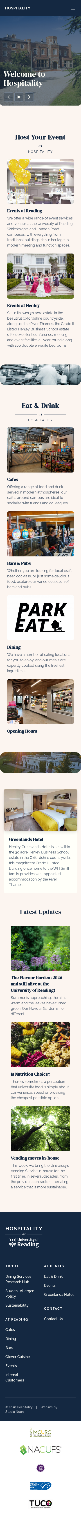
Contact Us (53, 1319)
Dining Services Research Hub (18, 1279)
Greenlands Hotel (59, 1294)
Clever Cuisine (17, 1357)
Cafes (10, 1330)
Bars (9, 1348)
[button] (8, 96)
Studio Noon (14, 1412)
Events (11, 1366)
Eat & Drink (53, 1276)
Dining (10, 1339)
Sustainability (17, 1305)
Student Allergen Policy (19, 1293)
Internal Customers (14, 1377)
